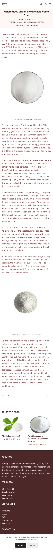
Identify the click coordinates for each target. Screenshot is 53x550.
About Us (6, 523)
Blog (27, 25)
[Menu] (50, 4)
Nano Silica (7, 495)
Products (6, 510)
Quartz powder (9, 492)
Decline (32, 545)
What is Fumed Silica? (11, 436)
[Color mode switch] (41, 4)
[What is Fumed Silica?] (13, 424)
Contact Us (7, 520)
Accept (20, 545)
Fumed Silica (7, 498)
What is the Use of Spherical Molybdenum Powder (38, 438)
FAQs (4, 517)
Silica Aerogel (8, 489)
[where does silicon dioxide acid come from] (26, 88)
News (4, 514)
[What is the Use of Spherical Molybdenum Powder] (39, 424)
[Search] (46, 4)
